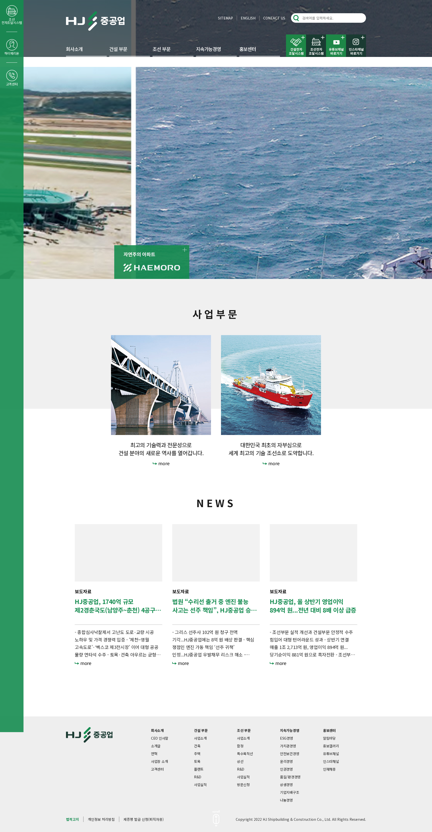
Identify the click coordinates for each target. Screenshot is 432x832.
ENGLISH (248, 17)
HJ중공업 (95, 21)
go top (422, 822)
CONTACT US (274, 17)
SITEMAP (225, 17)
